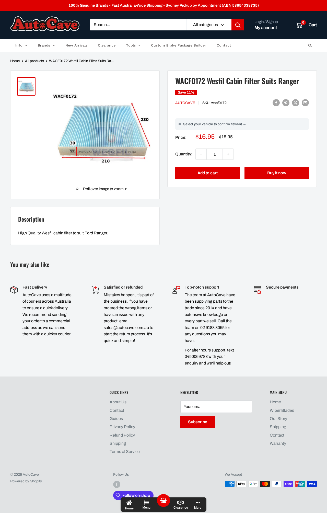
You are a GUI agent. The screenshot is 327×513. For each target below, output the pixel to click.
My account (265, 27)
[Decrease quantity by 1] (201, 154)
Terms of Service (125, 451)
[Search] (237, 25)
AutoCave (185, 103)
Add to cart (207, 173)
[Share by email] (305, 102)
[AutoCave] (45, 23)
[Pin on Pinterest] (285, 102)
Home (15, 61)
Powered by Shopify (26, 481)
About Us (118, 402)
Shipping (118, 443)
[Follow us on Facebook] (116, 484)
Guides (116, 418)
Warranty (278, 443)
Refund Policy (122, 435)
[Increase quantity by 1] (228, 154)
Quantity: (183, 154)
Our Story (278, 418)
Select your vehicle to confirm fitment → (214, 124)
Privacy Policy (122, 427)
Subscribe (197, 422)
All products (34, 61)
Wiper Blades (282, 410)
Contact (117, 410)
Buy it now (276, 173)
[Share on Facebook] (276, 102)
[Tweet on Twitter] (295, 102)
